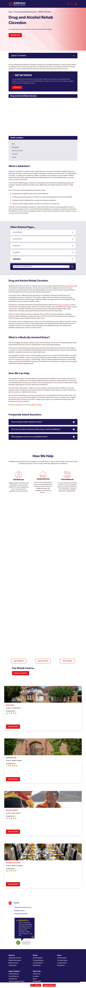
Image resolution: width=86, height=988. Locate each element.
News (35, 979)
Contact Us (17, 87)
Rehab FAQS (37, 981)
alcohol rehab (73, 286)
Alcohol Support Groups (16, 981)
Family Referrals (14, 974)
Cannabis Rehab (38, 960)
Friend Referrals (14, 976)
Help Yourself (19, 661)
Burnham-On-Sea (17, 151)
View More (17, 259)
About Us (12, 955)
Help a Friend (67, 661)
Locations (36, 976)
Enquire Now (15, 35)
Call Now (37, 985)
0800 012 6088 (36, 405)
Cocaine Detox (62, 963)
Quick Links (37, 971)
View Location (13, 726)
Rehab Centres (13, 963)
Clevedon (15, 154)
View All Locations (20, 673)
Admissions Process (15, 958)
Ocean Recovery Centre (13, 862)
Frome (14, 157)
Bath (13, 144)
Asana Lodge (10, 705)
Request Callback (49, 985)
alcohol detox (25, 359)
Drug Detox (16, 246)
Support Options (14, 971)
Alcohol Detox (17, 239)
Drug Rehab (16, 252)
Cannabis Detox (62, 960)
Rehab (35, 955)
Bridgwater (15, 147)
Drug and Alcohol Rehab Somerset (25, 12)
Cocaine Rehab (38, 963)
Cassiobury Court (11, 757)
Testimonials (12, 965)
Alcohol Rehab (17, 232)
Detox (59, 955)
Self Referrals (13, 979)
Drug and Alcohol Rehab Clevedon (23, 96)
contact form (19, 405)
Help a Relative (43, 661)
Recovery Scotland (12, 810)
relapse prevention (63, 305)
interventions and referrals (17, 397)
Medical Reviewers (15, 960)
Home (11, 12)
